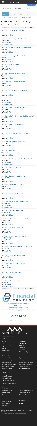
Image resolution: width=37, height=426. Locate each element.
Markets (5, 14)
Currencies (14, 17)
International (22, 17)
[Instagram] (24, 316)
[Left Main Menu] (3, 2)
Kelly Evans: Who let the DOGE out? (12, 185)
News (10, 17)
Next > (31, 27)
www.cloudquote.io (18, 305)
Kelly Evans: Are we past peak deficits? (13, 82)
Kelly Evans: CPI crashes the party (12, 227)
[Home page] (13, 2)
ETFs (21, 14)
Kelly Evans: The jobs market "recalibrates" (14, 90)
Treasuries (28, 17)
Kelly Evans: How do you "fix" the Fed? (13, 56)
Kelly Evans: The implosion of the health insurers (16, 47)
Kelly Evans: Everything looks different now (15, 39)
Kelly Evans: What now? (8, 150)
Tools (27, 14)
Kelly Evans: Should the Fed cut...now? (13, 30)
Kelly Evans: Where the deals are (11, 281)
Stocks (13, 14)
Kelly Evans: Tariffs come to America (12, 124)
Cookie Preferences (7, 336)
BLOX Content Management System (12, 413)
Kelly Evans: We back (7, 99)
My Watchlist (18, 8)
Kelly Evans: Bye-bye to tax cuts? (11, 167)
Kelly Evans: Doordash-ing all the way (13, 176)
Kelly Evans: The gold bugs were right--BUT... (15, 133)
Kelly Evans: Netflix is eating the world (13, 255)
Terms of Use (29, 410)
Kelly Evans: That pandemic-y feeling (13, 142)
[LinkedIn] (20, 316)
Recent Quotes (6, 8)
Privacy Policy (28, 309)
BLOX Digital (23, 413)
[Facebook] (16, 316)
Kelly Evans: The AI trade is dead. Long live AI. (15, 202)
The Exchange (8, 34)
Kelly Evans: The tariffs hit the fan (12, 193)
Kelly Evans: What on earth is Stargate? (13, 264)
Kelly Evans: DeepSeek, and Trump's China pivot (16, 247)
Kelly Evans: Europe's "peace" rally (12, 210)
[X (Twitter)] (12, 316)
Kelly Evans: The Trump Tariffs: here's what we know (18, 159)
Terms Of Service (18, 311)
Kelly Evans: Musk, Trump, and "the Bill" (13, 107)
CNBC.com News (9, 35)
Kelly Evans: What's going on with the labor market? (17, 116)
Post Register (10, 410)
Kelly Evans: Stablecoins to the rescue (13, 73)
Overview (5, 17)
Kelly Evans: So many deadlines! (11, 272)
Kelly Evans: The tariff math (10, 64)
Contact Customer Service (9, 383)
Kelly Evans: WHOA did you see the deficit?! (14, 219)
